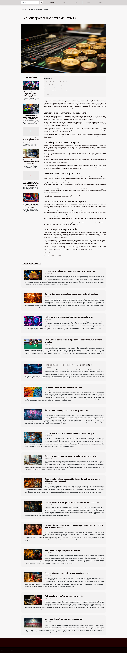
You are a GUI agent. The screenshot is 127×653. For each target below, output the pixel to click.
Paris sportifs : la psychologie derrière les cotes (62, 550)
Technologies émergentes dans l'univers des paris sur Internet (69, 317)
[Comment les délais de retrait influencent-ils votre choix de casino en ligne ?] (31, 153)
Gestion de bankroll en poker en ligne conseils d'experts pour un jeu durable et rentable (74, 341)
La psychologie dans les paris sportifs (54, 94)
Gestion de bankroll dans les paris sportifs (55, 88)
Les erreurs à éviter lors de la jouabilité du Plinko (63, 387)
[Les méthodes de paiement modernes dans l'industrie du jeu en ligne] (31, 197)
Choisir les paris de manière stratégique (55, 85)
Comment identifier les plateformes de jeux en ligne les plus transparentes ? (30, 117)
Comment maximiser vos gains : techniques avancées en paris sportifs (72, 502)
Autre (100, 2)
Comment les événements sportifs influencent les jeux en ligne (69, 433)
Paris (76, 2)
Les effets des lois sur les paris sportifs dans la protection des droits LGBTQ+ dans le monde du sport (74, 526)
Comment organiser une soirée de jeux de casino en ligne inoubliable (71, 294)
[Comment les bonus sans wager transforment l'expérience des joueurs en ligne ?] (31, 85)
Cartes (88, 2)
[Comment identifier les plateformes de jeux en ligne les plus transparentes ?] (31, 109)
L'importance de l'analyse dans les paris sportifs (56, 91)
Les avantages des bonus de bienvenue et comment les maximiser (70, 271)
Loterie (64, 2)
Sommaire (48, 78)
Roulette (52, 2)
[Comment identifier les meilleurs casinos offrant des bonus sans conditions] (31, 175)
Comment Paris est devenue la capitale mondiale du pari (67, 573)
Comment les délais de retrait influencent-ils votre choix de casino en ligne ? (31, 161)
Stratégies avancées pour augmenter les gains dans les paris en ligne (71, 456)
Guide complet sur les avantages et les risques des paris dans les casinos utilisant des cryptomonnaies (72, 480)
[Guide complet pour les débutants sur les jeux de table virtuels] (31, 131)
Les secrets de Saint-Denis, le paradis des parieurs (64, 619)
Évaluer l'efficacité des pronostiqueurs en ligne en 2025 (66, 410)
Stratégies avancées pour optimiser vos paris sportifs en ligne (68, 365)
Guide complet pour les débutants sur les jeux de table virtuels (31, 139)
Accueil (22, 9)
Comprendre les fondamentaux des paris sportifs (57, 82)
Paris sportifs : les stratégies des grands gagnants (63, 596)
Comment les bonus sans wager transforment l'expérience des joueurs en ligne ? (31, 94)
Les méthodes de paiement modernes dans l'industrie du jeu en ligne (31, 205)
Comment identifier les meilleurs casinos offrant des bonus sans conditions (30, 183)
